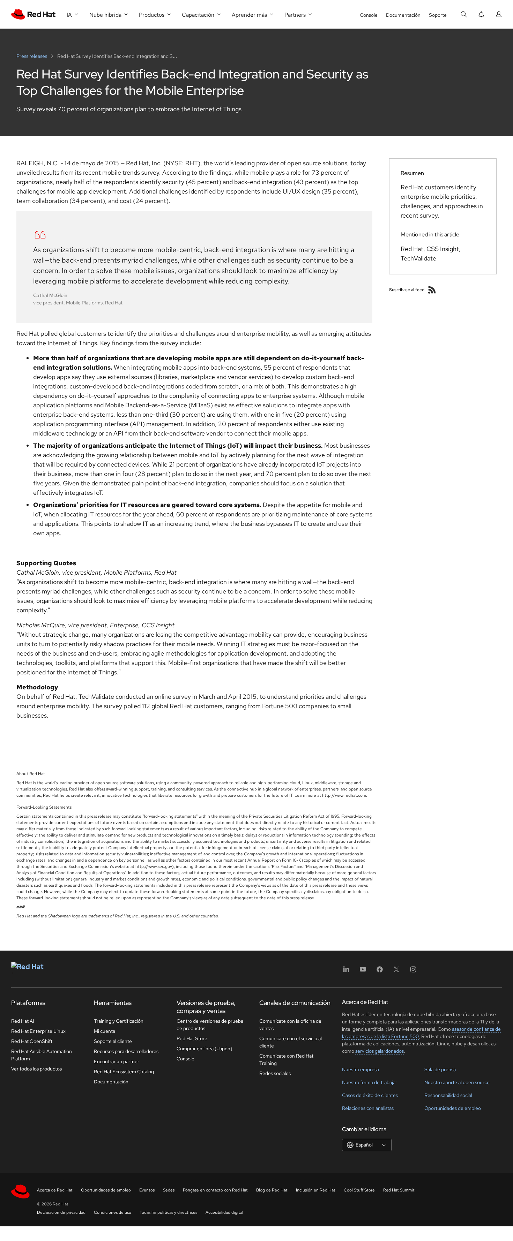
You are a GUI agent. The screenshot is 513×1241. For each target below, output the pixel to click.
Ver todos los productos (36, 1069)
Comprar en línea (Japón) (204, 1048)
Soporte (438, 15)
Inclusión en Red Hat (315, 1190)
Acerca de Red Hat (55, 1190)
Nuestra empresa (360, 1069)
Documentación (403, 15)
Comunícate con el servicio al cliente (290, 1042)
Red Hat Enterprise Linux (38, 1031)
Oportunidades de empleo (452, 1108)
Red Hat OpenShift (31, 1041)
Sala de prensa (440, 1069)
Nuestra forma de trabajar (369, 1082)
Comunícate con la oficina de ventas (290, 1024)
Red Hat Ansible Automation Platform (41, 1055)
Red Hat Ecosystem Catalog (124, 1071)
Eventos (147, 1190)
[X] (396, 971)
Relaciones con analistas (368, 1108)
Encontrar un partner (116, 1061)
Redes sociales (275, 1073)
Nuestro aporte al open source (457, 1082)
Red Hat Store (192, 1038)
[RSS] (432, 290)
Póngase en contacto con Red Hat (215, 1190)
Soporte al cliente (113, 1041)
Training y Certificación (118, 1021)
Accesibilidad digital (224, 1212)
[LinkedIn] (346, 971)
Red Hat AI (22, 1021)
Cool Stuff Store (359, 1190)
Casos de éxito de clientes (370, 1095)
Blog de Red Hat (272, 1190)
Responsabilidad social (448, 1095)
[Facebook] (380, 971)
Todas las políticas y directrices (168, 1212)
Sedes (168, 1190)
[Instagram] (413, 971)
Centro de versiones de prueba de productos (210, 1024)
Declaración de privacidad (61, 1212)
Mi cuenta (104, 1031)
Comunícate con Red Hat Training (286, 1059)
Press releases (32, 56)
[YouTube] (363, 971)
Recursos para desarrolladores (126, 1051)
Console (369, 15)
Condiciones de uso (112, 1212)
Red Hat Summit (399, 1190)
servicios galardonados (379, 1051)
